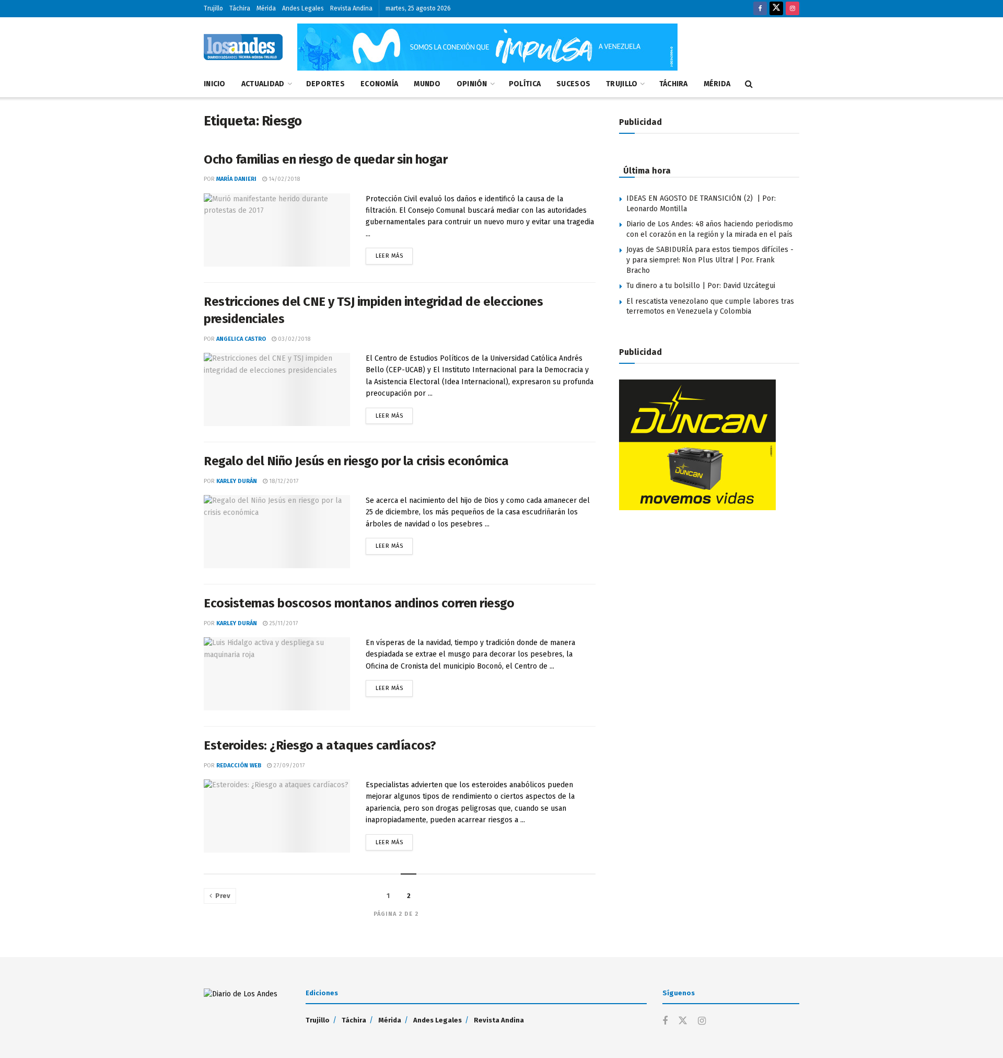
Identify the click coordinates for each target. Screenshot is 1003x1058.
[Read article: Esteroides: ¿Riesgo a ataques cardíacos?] (277, 816)
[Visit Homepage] (243, 47)
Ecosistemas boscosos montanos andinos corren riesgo (359, 603)
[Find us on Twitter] (776, 8)
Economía (379, 83)
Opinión (472, 83)
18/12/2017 (282, 481)
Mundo (427, 83)
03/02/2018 (293, 339)
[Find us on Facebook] (760, 8)
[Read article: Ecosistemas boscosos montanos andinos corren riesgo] (277, 673)
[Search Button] (749, 84)
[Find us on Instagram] (792, 8)
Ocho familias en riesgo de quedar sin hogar (325, 159)
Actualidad (263, 83)
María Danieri (236, 179)
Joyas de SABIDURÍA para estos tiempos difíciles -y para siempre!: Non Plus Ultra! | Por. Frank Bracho (710, 259)
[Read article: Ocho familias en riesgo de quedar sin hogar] (277, 230)
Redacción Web (238, 765)
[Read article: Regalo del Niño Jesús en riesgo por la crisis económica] (277, 531)
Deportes (325, 83)
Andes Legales (303, 8)
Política (525, 83)
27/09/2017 (288, 765)
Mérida (266, 8)
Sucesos (573, 83)
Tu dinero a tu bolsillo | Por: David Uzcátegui (700, 285)
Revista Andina (351, 8)
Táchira (239, 8)
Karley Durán (236, 481)
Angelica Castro (241, 339)
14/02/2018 (283, 179)
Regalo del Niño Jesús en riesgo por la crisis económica (356, 461)
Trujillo (213, 8)
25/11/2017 (282, 623)
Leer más (394, 253)
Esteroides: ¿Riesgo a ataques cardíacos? (320, 745)
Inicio (215, 83)
